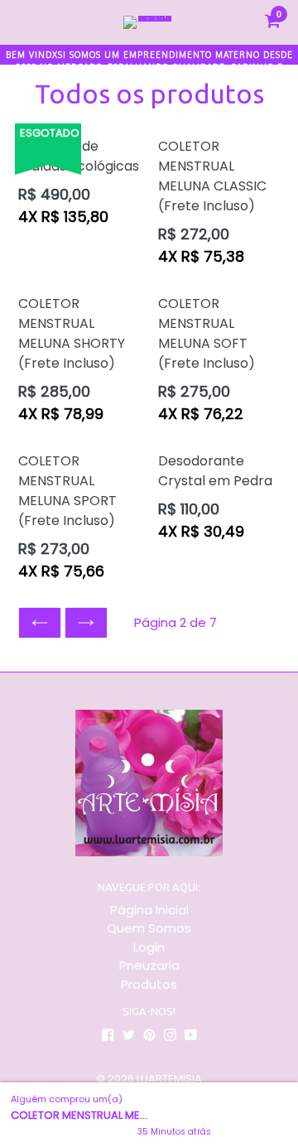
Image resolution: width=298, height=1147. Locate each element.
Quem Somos (149, 928)
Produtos (149, 984)
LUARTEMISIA (169, 1079)
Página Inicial (149, 909)
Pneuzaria (149, 965)
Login (149, 947)
